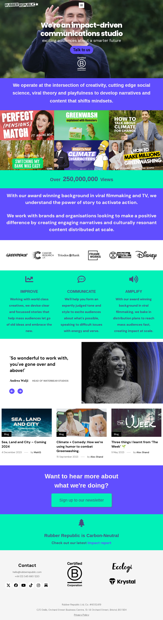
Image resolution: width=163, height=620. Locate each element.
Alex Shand (96, 456)
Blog (6, 434)
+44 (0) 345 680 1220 (27, 576)
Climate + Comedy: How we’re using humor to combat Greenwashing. (80, 446)
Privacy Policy (81, 615)
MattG (37, 452)
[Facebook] (15, 585)
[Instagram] (38, 585)
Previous (12, 391)
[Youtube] (23, 585)
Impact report (99, 543)
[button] (81, 5)
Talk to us (81, 50)
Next (20, 391)
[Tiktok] (31, 585)
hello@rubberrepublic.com (27, 572)
